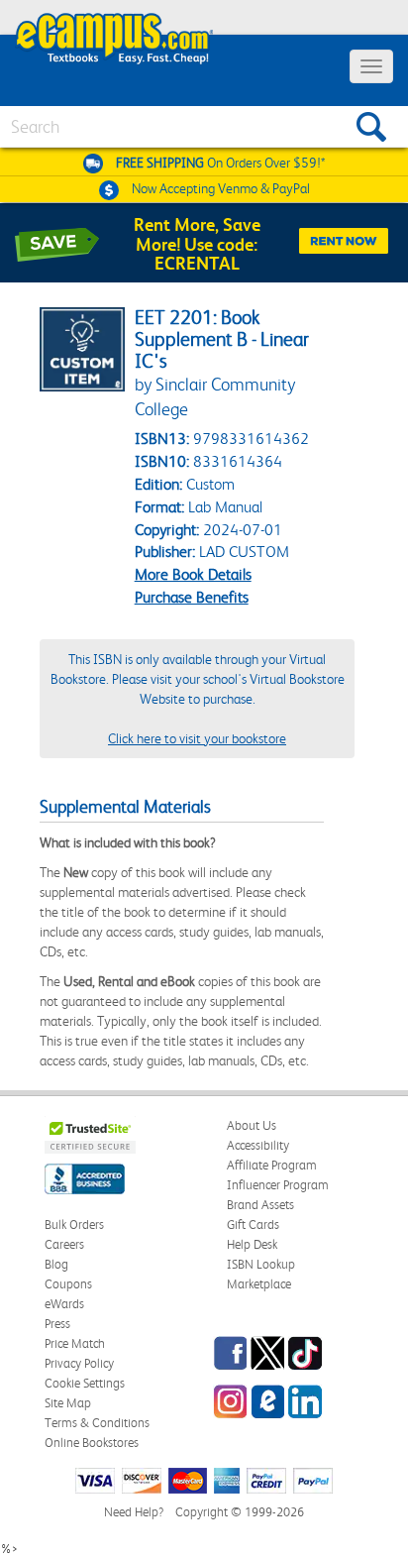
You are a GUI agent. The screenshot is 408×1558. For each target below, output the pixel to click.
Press (57, 1323)
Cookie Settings (85, 1383)
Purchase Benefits (192, 597)
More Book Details (193, 574)
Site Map (68, 1402)
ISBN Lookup (261, 1264)
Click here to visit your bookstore (197, 738)
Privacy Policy (79, 1363)
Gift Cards (253, 1224)
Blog (56, 1264)
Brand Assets (260, 1204)
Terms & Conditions (97, 1422)
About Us (251, 1125)
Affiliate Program (272, 1165)
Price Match (75, 1343)
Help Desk (252, 1244)
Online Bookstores (92, 1442)
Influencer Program (278, 1184)
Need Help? (133, 1511)
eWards (64, 1303)
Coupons (68, 1284)
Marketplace (259, 1284)
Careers (64, 1244)
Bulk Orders (74, 1224)
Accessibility (258, 1145)
